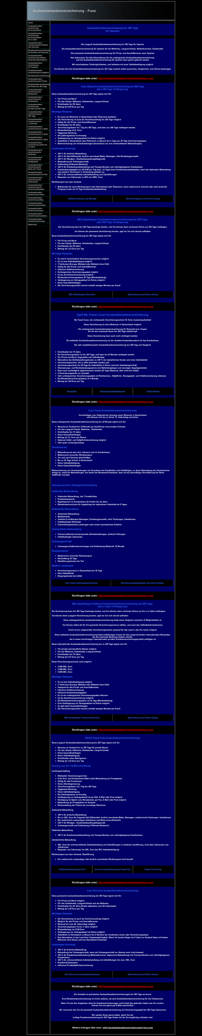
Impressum (32, 224)
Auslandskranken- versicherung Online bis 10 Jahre (37, 145)
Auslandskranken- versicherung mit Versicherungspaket (36, 187)
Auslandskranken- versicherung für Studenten (35, 152)
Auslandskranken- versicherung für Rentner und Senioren (38, 45)
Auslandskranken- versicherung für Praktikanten (35, 160)
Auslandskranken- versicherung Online (36, 193)
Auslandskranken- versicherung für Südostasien (35, 99)
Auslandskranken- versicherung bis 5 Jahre (38, 138)
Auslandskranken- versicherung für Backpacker (35, 92)
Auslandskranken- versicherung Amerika (37, 204)
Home (30, 23)
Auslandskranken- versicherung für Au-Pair (37, 173)
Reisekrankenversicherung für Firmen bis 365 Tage (39, 85)
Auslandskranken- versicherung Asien (35, 209)
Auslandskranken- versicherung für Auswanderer (37, 28)
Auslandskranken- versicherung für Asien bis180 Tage (37, 107)
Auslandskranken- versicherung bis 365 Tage (37, 114)
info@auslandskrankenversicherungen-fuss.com (125, 78)
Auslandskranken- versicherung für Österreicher (35, 180)
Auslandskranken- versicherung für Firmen (37, 80)
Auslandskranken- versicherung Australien (37, 215)
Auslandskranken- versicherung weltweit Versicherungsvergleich (37, 58)
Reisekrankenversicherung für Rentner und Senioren (39, 51)
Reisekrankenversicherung (39, 76)
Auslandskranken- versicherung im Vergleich (38, 71)
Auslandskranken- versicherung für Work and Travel (37, 167)
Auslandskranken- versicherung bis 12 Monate (37, 121)
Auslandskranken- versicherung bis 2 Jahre (38, 128)
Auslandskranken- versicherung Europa (36, 220)
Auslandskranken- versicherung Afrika (35, 199)
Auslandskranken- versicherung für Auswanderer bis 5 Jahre (37, 36)
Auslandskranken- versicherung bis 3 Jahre (38, 133)
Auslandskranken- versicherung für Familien (37, 65)
